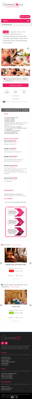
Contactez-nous (4, 365)
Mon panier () (7, 24)
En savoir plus (20, 275)
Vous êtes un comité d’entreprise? (9, 373)
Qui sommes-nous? (5, 357)
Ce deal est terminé (15, 85)
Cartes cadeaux (25, 16)
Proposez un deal (5, 386)
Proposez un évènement (7, 388)
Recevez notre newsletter (7, 375)
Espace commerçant (5, 389)
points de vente (14, 395)
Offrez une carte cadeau (6, 376)
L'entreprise (25, 110)
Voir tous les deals (16, 245)
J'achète (11, 275)
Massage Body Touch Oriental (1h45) (16, 264)
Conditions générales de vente (8, 361)
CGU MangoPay (4, 363)
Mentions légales (5, 360)
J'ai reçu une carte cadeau (7, 378)
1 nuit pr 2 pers (16, 306)
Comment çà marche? (6, 358)
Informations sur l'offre (11, 110)
